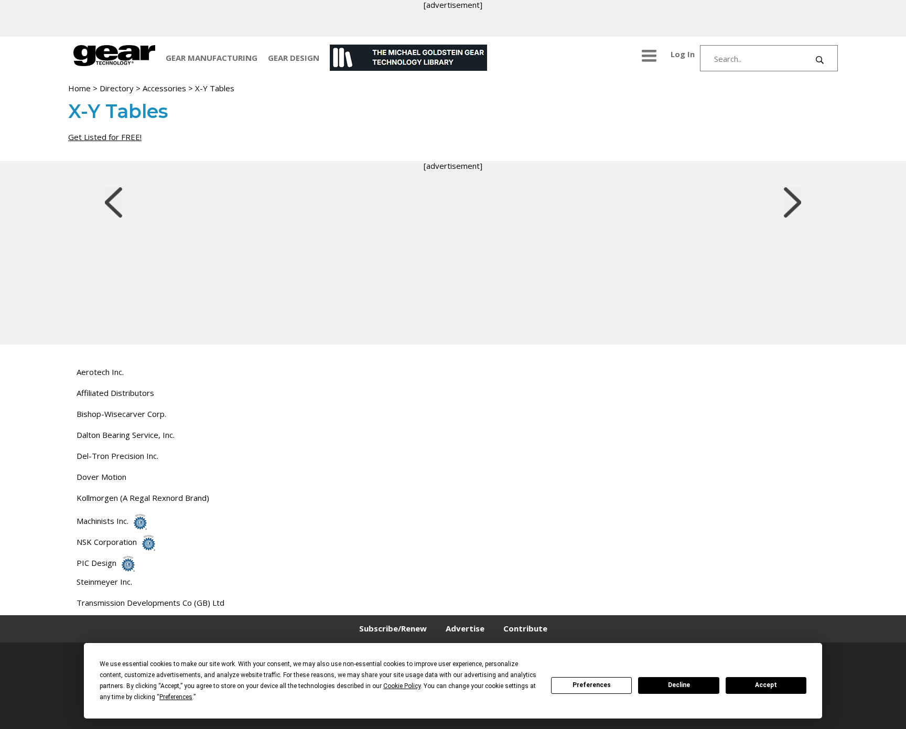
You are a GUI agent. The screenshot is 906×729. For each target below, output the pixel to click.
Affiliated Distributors (115, 393)
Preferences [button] (175, 697)
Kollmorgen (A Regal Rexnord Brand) (143, 497)
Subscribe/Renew (393, 628)
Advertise (465, 628)
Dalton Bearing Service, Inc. (126, 435)
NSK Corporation (107, 542)
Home (79, 88)
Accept (766, 685)
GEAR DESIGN (293, 57)
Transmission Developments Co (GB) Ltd (150, 602)
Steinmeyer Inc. (104, 581)
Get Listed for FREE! (105, 137)
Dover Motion (101, 476)
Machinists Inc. (102, 521)
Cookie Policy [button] (401, 686)
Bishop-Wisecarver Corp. (121, 414)
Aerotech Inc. (100, 372)
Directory (117, 88)
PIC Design (96, 563)
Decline (679, 685)
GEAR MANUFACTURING (211, 57)
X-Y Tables (214, 88)
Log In (683, 54)
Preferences (592, 685)
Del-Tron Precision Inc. (117, 456)
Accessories (164, 88)
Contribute (525, 628)
